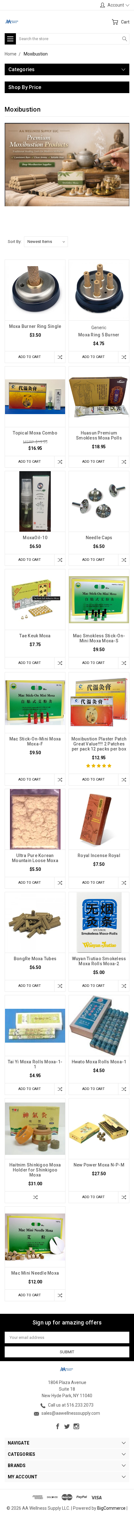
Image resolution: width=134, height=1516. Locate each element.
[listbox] (46, 241)
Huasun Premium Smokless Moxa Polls (99, 435)
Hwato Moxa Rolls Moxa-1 (99, 1061)
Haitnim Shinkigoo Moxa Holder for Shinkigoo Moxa (35, 1169)
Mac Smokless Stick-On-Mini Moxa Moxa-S (99, 638)
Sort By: (15, 241)
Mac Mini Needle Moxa (35, 1273)
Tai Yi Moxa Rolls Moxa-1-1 (35, 1064)
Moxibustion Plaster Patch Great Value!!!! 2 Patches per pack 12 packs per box (99, 743)
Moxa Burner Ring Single (35, 326)
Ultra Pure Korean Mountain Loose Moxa (35, 858)
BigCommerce (111, 1508)
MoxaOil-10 (35, 537)
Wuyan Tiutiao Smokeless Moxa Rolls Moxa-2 (99, 961)
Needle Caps (99, 537)
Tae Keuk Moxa (34, 635)
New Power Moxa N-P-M (99, 1164)
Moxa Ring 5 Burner (99, 334)
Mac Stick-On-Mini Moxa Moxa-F (35, 741)
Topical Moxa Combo (35, 432)
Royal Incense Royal (99, 855)
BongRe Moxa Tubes (35, 958)
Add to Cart (29, 357)
